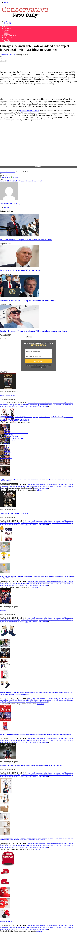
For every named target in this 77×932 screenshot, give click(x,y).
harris (27, 417)
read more (39, 490)
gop (24, 417)
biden (2, 416)
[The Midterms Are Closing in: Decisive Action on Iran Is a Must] (19, 236)
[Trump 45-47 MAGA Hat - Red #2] (5, 886)
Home (6, 26)
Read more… (38, 166)
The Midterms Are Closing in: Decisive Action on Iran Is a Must (26, 240)
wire (31, 420)
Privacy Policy (8, 434)
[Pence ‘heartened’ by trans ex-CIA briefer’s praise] (19, 266)
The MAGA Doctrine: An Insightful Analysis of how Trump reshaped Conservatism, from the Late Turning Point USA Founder (35, 734)
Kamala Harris (44, 417)
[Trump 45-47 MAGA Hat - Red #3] (5, 897)
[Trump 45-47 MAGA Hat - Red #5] (5, 918)
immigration (35, 417)
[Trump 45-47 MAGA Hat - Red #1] (5, 876)
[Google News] (5, 177)
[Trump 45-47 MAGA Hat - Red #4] (5, 907)
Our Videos (7, 28)
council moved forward (29, 110)
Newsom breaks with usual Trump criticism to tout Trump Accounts (28, 301)
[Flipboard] (15, 177)
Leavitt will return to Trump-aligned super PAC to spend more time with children (33, 331)
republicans (67, 417)
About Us (7, 34)
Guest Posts (7, 41)
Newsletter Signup (10, 35)
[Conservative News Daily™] (25, 18)
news (49, 417)
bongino (8, 417)
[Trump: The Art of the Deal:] (8, 388)
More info (36, 404)
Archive (6, 30)
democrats (19, 417)
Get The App (8, 37)
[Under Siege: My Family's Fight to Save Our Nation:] (8, 506)
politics (54, 416)
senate (71, 417)
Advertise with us (9, 440)
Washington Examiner (18, 419)
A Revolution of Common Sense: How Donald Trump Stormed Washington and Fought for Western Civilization (31, 765)
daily (13, 417)
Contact (6, 32)
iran (40, 417)
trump (3, 419)
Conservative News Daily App (13, 438)
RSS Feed (7, 39)
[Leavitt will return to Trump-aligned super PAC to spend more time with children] (19, 327)
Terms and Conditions (11, 436)
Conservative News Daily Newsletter (16, 433)
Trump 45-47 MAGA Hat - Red (8, 921)
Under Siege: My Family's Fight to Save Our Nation (14, 513)
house (30, 417)
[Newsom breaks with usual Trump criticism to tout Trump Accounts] (19, 297)
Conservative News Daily (8, 54)
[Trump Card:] (5, 604)
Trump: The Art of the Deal (7, 395)
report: (61, 417)
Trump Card (3, 610)
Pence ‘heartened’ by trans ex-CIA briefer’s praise (20, 270)
